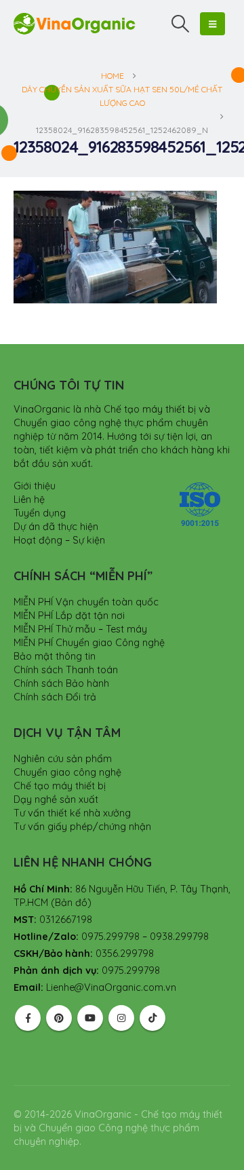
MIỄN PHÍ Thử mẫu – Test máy (80, 629)
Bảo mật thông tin (55, 656)
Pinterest (59, 1018)
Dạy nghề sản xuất (56, 799)
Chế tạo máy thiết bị (60, 786)
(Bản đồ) (71, 903)
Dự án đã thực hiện (56, 527)
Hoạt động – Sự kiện (59, 540)
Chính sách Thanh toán (66, 670)
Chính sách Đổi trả (55, 697)
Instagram (121, 1018)
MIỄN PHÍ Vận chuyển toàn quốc (86, 602)
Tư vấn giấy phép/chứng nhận (82, 826)
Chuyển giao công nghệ (67, 772)
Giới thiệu (35, 486)
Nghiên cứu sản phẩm (63, 759)
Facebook (28, 1018)
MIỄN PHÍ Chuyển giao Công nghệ (89, 643)
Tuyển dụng (40, 513)
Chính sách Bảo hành (61, 683)
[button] (180, 24)
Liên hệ (29, 499)
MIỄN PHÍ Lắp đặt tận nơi (69, 615)
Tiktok (152, 1018)
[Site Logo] (75, 23)
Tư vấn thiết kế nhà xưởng (72, 813)
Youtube (90, 1018)
